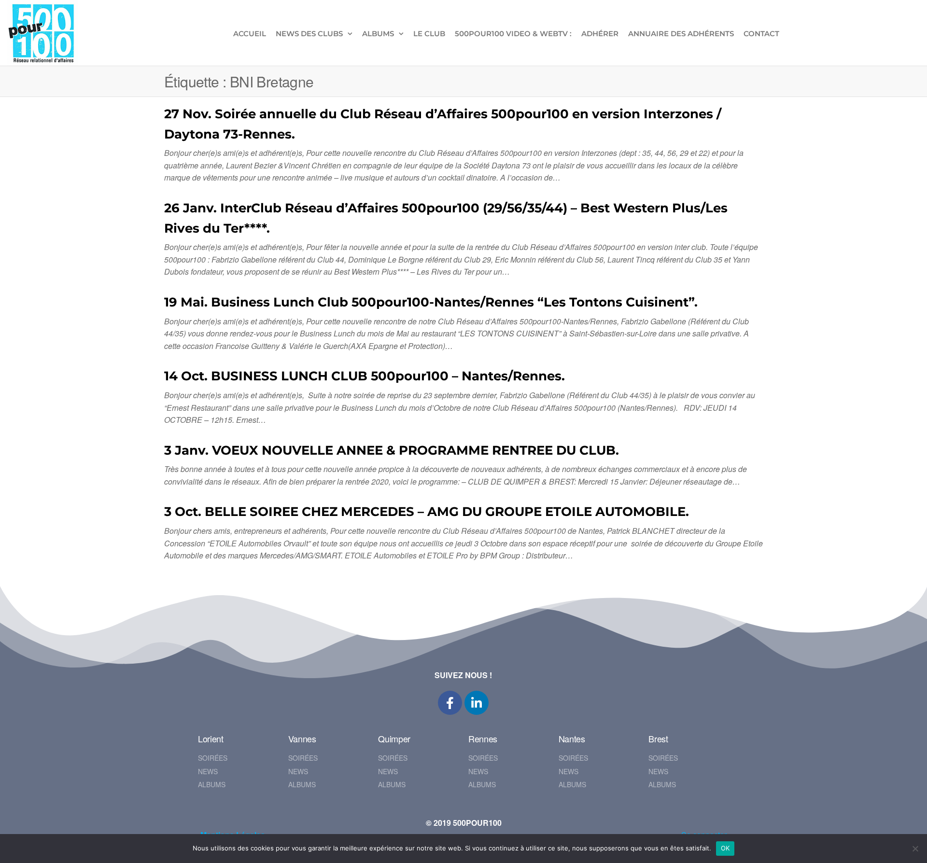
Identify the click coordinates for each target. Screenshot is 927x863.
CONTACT (761, 33)
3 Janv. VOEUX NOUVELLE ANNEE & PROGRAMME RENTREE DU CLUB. (391, 450)
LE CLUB (429, 33)
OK (725, 848)
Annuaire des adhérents (681, 33)
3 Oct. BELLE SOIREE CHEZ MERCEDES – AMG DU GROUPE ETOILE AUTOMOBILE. (426, 511)
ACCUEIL (249, 33)
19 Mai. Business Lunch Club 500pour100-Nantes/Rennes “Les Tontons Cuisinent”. (431, 302)
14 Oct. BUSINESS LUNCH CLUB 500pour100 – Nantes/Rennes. (364, 376)
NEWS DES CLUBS (309, 33)
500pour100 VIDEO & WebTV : (513, 33)
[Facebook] (450, 703)
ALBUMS (378, 33)
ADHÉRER (599, 33)
